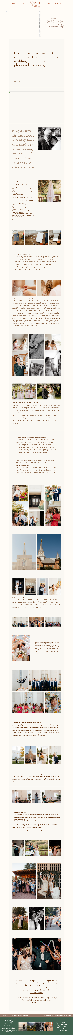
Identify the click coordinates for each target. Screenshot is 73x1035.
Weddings (60, 21)
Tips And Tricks (52, 21)
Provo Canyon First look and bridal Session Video (57, 1015)
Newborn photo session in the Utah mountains (16, 1015)
